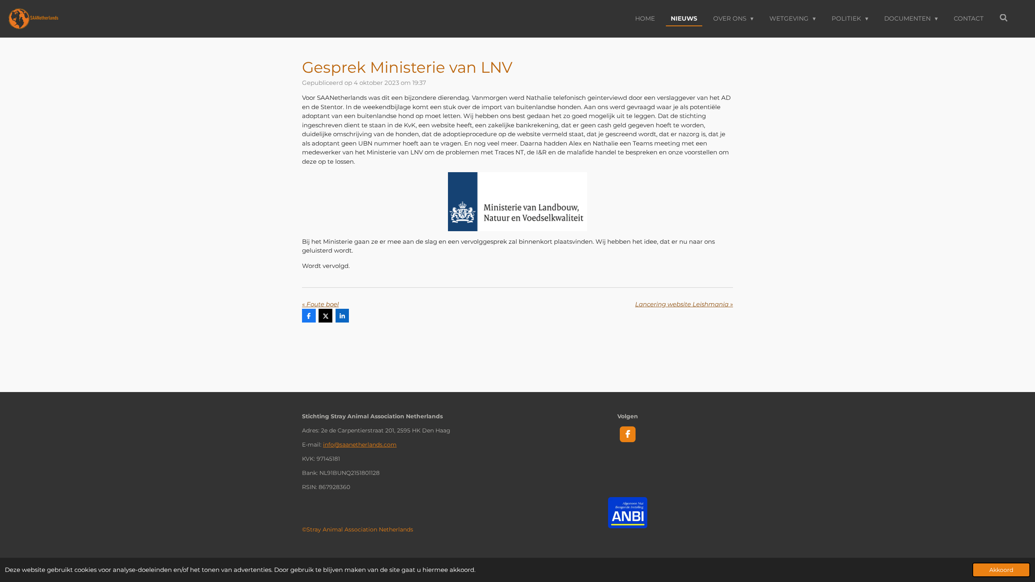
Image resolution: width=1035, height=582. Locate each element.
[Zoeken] (1004, 18)
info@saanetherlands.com (360, 444)
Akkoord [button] (1001, 570)
